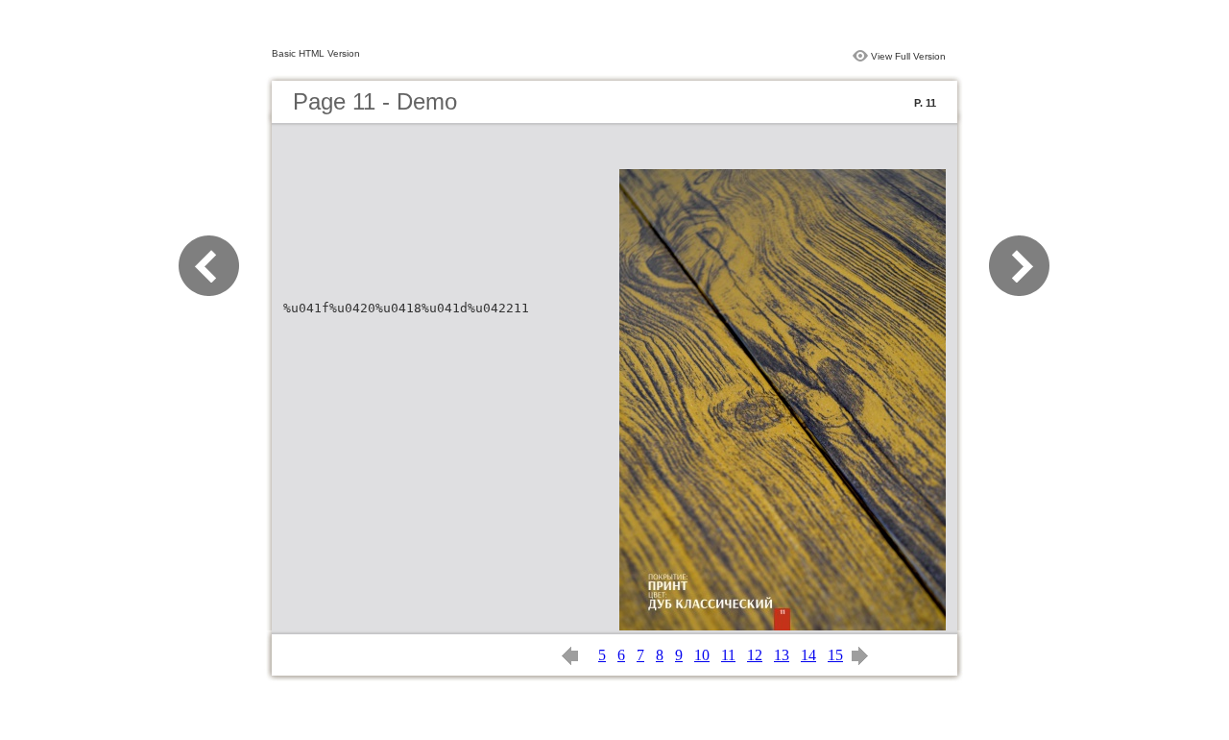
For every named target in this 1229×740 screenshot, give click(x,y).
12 (754, 655)
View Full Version (908, 56)
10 (702, 655)
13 (781, 655)
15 (835, 655)
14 (808, 655)
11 (728, 655)
